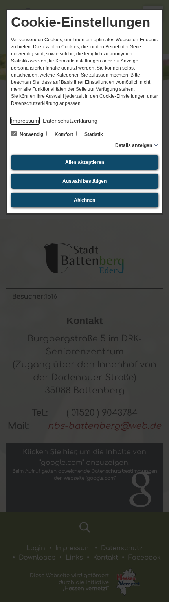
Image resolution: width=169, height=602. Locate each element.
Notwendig (31, 134)
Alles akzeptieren (84, 162)
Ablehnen (84, 200)
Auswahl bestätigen (84, 181)
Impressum (25, 120)
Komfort (63, 134)
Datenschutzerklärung (70, 120)
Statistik (93, 134)
